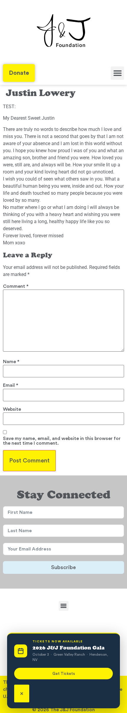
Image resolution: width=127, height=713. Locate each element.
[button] (117, 73)
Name (11, 361)
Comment (16, 286)
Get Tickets (63, 673)
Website (12, 409)
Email (10, 385)
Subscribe (63, 567)
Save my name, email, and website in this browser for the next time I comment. (62, 441)
